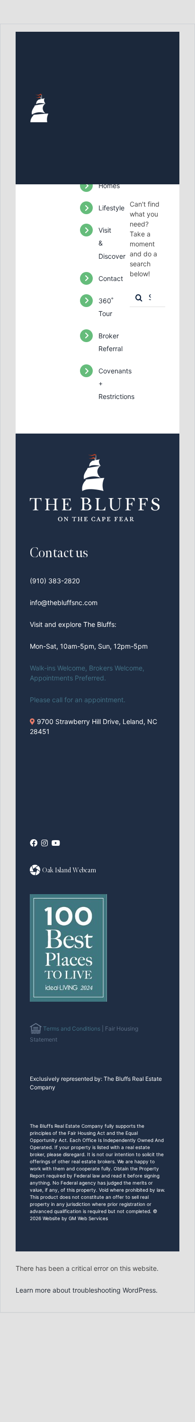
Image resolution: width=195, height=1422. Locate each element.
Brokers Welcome (115, 668)
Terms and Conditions (71, 1028)
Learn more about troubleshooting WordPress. (87, 1290)
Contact (110, 278)
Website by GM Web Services (75, 1218)
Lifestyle (111, 208)
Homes (109, 185)
